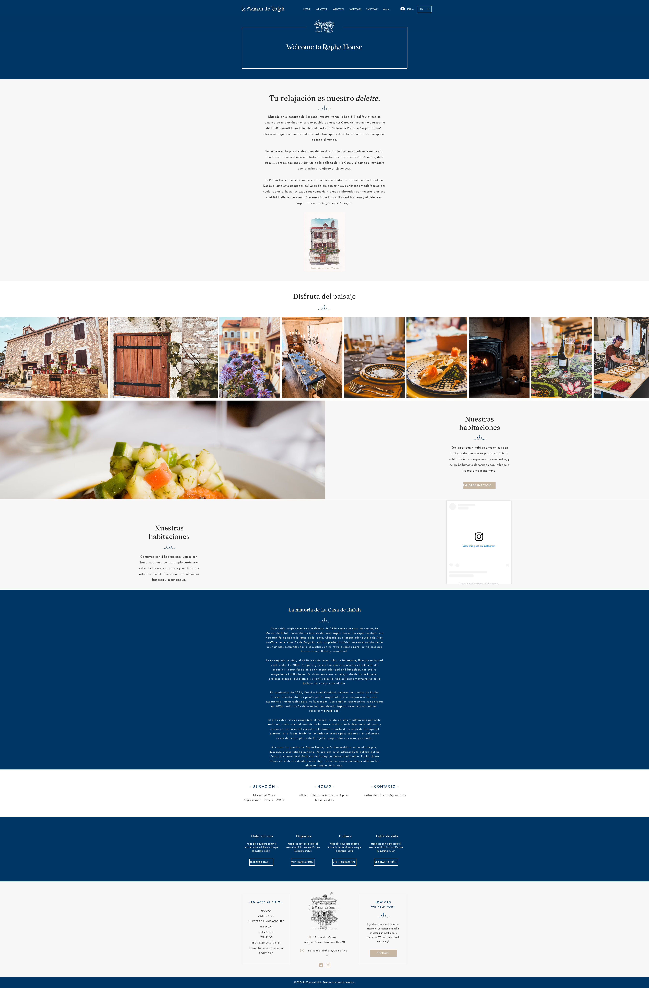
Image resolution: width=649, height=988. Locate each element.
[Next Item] (642, 357)
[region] (262, 849)
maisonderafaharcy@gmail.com (385, 795)
